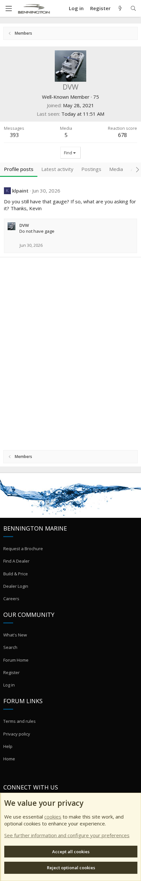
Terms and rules (19, 721)
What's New (15, 635)
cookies (52, 816)
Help (7, 746)
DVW (24, 225)
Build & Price (15, 574)
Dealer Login (15, 586)
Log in (9, 685)
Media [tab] (116, 169)
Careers (11, 598)
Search (10, 647)
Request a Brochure (23, 548)
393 (14, 135)
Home (9, 759)
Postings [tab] (91, 169)
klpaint (20, 190)
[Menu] (8, 8)
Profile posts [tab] (18, 169)
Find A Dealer (16, 561)
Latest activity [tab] (57, 169)
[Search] (133, 8)
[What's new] (120, 8)
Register (11, 672)
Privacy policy (16, 734)
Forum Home (16, 660)
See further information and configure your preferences (67, 835)
